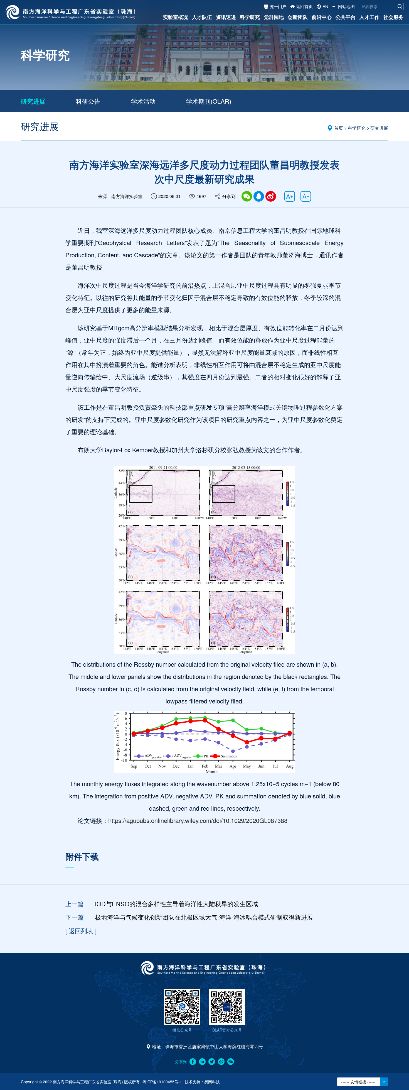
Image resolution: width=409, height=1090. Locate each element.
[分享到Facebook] (192, 1061)
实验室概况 (175, 17)
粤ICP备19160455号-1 (162, 1081)
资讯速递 (226, 17)
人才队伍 (202, 17)
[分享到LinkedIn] (202, 1061)
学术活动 (143, 101)
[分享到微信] (247, 196)
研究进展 (33, 101)
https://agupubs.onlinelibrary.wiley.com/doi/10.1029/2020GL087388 (197, 820)
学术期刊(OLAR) (208, 101)
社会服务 (393, 17)
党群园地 (274, 17)
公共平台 (346, 17)
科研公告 (88, 101)
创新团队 (298, 17)
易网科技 (212, 1081)
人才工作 (369, 17)
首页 (338, 128)
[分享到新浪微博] (221, 1061)
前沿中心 (322, 17)
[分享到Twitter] (211, 1061)
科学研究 (250, 17)
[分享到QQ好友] (258, 196)
